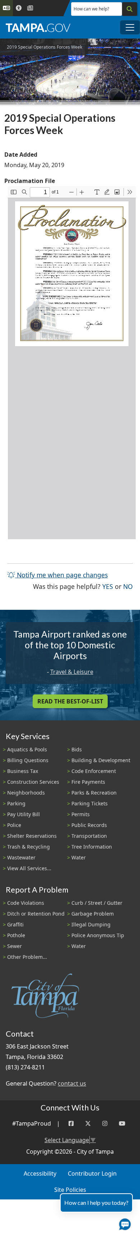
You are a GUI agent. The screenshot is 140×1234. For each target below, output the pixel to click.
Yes (107, 586)
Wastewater (21, 857)
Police (14, 825)
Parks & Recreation (94, 792)
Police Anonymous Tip (97, 935)
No (128, 586)
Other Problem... (27, 956)
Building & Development (100, 760)
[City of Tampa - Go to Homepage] (38, 27)
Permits (80, 814)
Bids (76, 749)
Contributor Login (92, 1173)
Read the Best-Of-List (70, 701)
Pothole (16, 935)
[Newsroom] (30, 8)
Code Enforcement (93, 771)
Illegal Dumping (91, 924)
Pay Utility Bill (23, 814)
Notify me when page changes (61, 575)
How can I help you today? (96, 1202)
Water (78, 857)
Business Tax (22, 771)
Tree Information (91, 846)
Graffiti (15, 924)
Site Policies (70, 1190)
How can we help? (91, 9)
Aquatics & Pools (27, 749)
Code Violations (25, 902)
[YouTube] (122, 1123)
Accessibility (40, 1173)
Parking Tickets (89, 803)
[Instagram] (105, 1123)
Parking (16, 803)
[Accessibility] (18, 8)
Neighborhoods (26, 792)
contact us (72, 1083)
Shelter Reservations (32, 835)
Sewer (14, 946)
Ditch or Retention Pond (36, 913)
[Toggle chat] (123, 1222)
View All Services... (29, 868)
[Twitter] (88, 1123)
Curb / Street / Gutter (96, 902)
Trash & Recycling (28, 846)
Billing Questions (27, 760)
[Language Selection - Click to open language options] (6, 8)
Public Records (89, 825)
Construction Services (33, 781)
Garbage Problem (92, 913)
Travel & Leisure (71, 672)
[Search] (129, 9)
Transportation (89, 835)
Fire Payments (88, 781)
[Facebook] (71, 1123)
